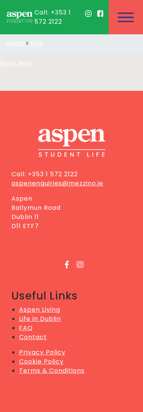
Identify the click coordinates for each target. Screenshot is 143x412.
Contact (33, 337)
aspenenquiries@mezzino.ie (57, 183)
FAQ (26, 327)
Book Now (16, 63)
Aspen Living (39, 309)
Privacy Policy (42, 352)
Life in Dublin (40, 318)
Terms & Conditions (52, 370)
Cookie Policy (41, 361)
